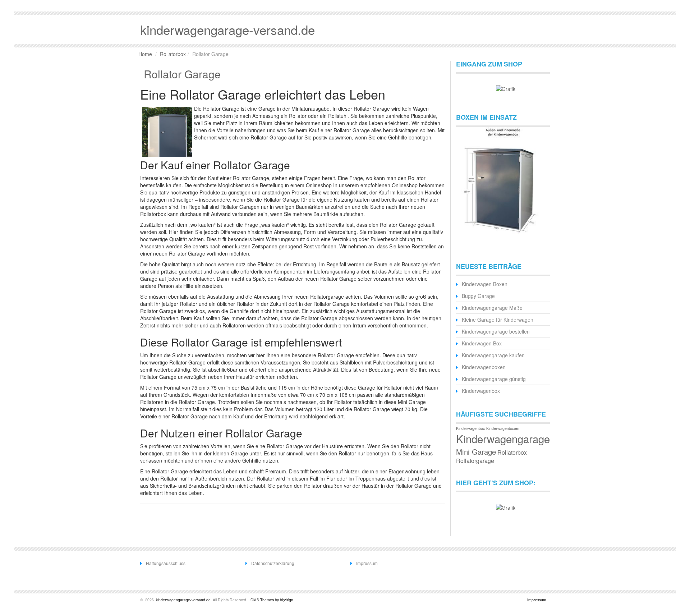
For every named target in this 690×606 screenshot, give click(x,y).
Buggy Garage (478, 295)
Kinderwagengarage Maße (492, 307)
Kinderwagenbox (481, 390)
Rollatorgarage (475, 460)
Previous (465, 186)
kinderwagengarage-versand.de (183, 599)
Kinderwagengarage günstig (494, 378)
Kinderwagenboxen (484, 367)
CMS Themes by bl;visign (271, 599)
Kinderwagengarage (503, 438)
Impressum (367, 563)
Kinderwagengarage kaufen (493, 355)
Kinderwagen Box (482, 343)
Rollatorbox (173, 54)
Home (145, 54)
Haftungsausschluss (165, 563)
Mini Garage (476, 451)
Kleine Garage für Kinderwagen (497, 319)
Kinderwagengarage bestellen (496, 331)
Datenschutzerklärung (272, 563)
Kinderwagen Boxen (484, 284)
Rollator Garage (182, 74)
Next (540, 186)
